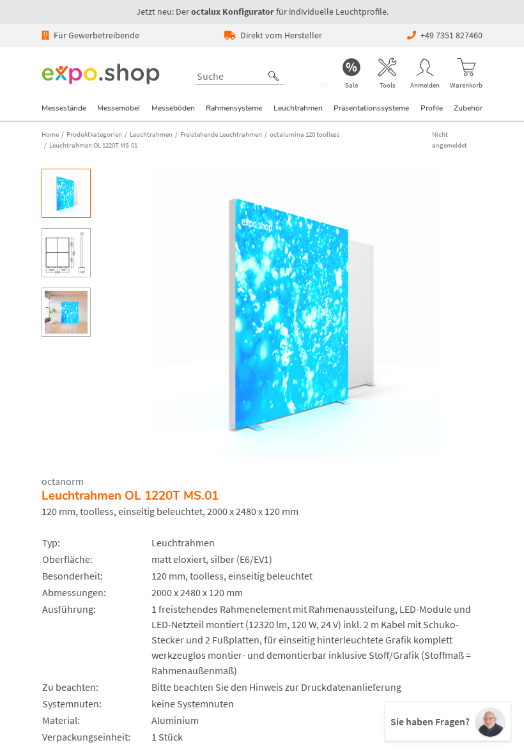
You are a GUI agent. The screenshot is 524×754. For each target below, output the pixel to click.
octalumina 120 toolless (305, 134)
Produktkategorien (94, 134)
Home (50, 134)
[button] (273, 76)
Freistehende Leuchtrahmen (221, 134)
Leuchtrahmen (151, 134)
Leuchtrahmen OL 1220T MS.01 (93, 145)
